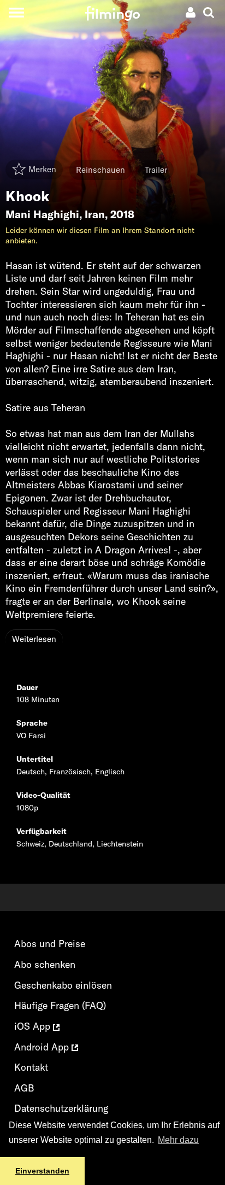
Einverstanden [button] (42, 1170)
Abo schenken (44, 964)
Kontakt (31, 1067)
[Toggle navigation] (16, 12)
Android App (43, 1047)
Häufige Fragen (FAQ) (60, 1005)
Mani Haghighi (42, 214)
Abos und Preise (49, 943)
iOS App (33, 1026)
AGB (24, 1088)
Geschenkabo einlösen (63, 985)
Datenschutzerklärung (61, 1108)
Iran (95, 214)
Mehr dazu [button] (178, 1140)
